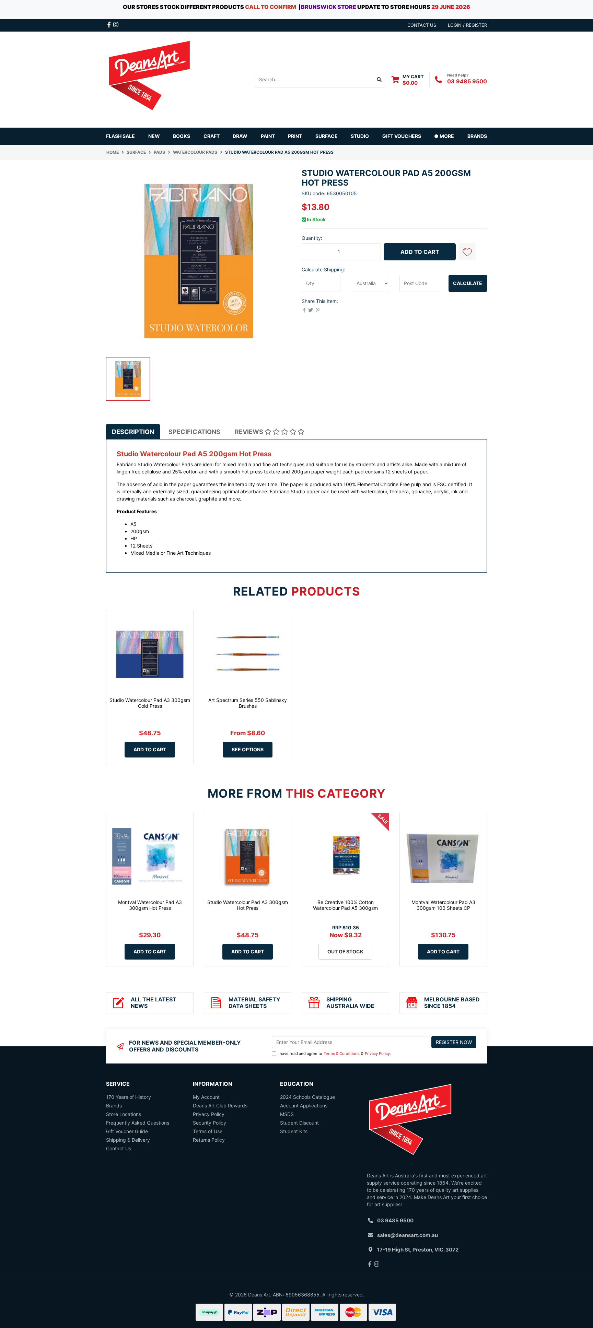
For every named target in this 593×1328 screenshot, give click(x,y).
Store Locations (123, 1114)
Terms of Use (207, 1131)
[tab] (133, 431)
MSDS (287, 1114)
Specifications (194, 431)
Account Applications (303, 1105)
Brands (114, 1105)
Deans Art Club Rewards (220, 1105)
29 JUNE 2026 (450, 6)
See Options (248, 749)
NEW (154, 136)
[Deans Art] (149, 79)
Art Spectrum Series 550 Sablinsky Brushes (247, 703)
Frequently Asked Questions (137, 1123)
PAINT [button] (268, 136)
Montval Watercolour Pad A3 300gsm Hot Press (150, 905)
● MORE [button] (444, 136)
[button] (467, 251)
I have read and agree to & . (334, 1053)
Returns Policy (209, 1140)
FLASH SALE (120, 136)
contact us (421, 25)
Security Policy (209, 1123)
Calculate (467, 283)
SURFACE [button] (326, 136)
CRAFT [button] (212, 136)
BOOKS (181, 136)
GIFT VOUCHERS (401, 136)
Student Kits (293, 1131)
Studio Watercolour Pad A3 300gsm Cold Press (149, 703)
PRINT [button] (295, 136)
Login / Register (467, 25)
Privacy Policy (377, 1053)
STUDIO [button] (360, 136)
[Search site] (379, 79)
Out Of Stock (345, 951)
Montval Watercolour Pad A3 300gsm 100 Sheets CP (443, 905)
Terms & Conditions (342, 1053)
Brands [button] (477, 136)
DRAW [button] (240, 136)
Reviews (250, 431)
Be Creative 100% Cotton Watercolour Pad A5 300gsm (345, 905)
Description (133, 431)
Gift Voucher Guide (127, 1131)
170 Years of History (128, 1097)
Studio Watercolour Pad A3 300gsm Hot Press (247, 905)
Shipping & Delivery (128, 1140)
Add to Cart (419, 251)
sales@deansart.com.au (407, 1235)
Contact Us (118, 1148)
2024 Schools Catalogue (307, 1097)
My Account (206, 1097)
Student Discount (299, 1123)
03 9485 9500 (467, 81)
